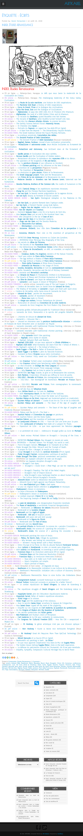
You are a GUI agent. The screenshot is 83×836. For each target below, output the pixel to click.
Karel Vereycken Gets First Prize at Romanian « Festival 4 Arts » (56, 769)
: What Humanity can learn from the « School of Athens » (47, 344)
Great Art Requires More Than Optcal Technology (48, 633)
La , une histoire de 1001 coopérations (44, 102)
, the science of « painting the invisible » (41, 528)
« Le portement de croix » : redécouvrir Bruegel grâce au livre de (43, 432)
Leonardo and (33, 272)
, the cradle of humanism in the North (43, 185)
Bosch (43, 663)
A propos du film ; (39, 449)
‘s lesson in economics (30, 489)
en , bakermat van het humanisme (43, 180)
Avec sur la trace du (36, 391)
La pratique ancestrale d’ (37, 135)
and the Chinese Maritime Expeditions (36, 191)
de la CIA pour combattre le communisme (41, 617)
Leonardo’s (28, 319)
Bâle (18, 663)
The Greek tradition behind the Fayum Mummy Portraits (42, 133)
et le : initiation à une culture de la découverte (47, 568)
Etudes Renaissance (23, 661)
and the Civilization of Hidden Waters (38, 156)
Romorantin (72, 668)
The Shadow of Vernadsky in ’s (46, 289)
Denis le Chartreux (30, 665)
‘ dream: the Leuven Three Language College (37, 368)
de (34, 317)
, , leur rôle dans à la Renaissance (43, 229)
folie (73, 665)
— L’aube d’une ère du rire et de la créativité (48, 400)
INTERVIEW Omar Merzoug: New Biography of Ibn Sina (42, 240)
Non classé (49, 743)
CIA (63, 663)
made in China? (32, 298)
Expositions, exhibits (52, 717)
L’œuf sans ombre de (35, 256)
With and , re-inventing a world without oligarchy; (45, 549)
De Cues (19, 665)
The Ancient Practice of (36, 140)
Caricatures (49, 693)
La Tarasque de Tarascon (53, 773)
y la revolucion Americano (36, 556)
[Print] (12, 656)
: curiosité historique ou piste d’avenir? (43, 580)
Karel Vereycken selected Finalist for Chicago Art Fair (56, 765)
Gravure (48, 720)
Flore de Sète (50, 776)
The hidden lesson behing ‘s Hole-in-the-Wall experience (45, 645)
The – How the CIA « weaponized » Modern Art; (43, 620)
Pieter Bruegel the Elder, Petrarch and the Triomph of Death (41, 447)
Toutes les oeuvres (51, 751)
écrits (44, 665)
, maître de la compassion (41, 207)
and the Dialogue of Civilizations (39, 109)
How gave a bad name (37, 484)
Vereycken (34, 669)
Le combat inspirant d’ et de (35, 496)
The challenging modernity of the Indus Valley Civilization (43, 99)
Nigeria (20, 668)
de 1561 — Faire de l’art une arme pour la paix (48, 421)
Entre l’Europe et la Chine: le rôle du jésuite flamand (48, 545)
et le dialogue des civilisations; (40, 107)
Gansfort (5, 666)
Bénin (31, 663)
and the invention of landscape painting (39, 419)
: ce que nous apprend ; (44, 342)
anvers (8, 663)
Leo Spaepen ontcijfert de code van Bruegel (44, 459)
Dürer (39, 665)
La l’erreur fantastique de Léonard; (40, 300)
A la (30, 223)
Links (47, 731)
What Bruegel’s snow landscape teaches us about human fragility (52, 475)
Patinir (30, 668)
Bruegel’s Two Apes (31, 463)
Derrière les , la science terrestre (42, 121)
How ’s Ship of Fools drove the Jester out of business (43, 396)
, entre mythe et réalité (34, 337)
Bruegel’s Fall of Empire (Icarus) (38, 472)
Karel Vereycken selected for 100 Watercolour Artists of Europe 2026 (56, 779)
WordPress (60, 834)
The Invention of (31, 170)
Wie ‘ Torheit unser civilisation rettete (39, 361)
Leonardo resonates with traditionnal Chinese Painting (39, 326)
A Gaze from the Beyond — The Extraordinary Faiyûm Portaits (45, 130)
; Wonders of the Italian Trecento (47, 254)
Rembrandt (63, 668)
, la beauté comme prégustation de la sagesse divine (45, 193)
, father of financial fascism (38, 349)
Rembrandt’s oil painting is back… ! (35, 640)
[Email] (8, 656)
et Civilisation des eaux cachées (37, 154)
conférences (77, 663)
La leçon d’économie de (33, 491)
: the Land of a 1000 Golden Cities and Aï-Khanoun (42, 114)
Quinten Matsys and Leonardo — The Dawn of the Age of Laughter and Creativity (43, 408)
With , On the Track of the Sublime (41, 393)
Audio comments (51, 690)
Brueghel (53, 663)
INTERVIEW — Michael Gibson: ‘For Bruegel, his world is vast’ (43, 442)
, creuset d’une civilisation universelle (44, 142)
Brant (47, 663)
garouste (11, 666)
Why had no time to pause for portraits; (42, 370)
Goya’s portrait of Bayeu (34, 563)
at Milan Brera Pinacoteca (42, 263)
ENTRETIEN (43, 440)
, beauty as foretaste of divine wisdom (37, 195)
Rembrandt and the (33, 521)
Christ (59, 663)
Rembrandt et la (31, 510)
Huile (47, 726)
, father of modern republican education (39, 596)
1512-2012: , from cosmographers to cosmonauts (51, 384)
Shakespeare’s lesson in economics (34, 493)
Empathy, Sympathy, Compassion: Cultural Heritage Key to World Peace (45, 649)
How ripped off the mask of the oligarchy (38, 605)
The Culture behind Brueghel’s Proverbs (39, 477)
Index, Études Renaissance (17, 24)
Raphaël (56, 668)
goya (20, 666)
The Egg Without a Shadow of (41, 258)
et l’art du (45, 268)
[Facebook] (5, 656)
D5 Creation (46, 834)
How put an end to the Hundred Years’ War (39, 214)
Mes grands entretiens (52, 740)
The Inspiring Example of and (39, 498)
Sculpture (48, 748)
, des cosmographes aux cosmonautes (45, 377)
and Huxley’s (36, 615)
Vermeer (41, 669)
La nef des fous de (32, 389)
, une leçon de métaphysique (37, 279)
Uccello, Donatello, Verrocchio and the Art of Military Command (42, 270)
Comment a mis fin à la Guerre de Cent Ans (41, 212)
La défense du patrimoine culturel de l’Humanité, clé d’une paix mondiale (49, 647)
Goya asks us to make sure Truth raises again (43, 559)
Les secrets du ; (31, 242)
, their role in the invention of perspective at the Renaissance (43, 234)
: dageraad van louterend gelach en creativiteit (47, 398)
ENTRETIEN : (42, 237)
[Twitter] (3, 656)
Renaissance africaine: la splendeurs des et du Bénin (46, 158)
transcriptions (13, 669)
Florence (68, 665)
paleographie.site (23, 816)
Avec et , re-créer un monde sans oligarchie (44, 547)
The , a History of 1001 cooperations (39, 105)
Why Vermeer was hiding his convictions (38, 540)
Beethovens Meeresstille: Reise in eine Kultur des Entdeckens (48, 575)
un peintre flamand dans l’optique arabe (40, 202)
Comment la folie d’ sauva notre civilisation (39, 354)
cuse (13, 665)
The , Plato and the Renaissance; (39, 174)
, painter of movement (32, 296)
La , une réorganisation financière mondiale (44, 503)
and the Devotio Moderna (38, 221)
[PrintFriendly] (10, 656)
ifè (44, 666)
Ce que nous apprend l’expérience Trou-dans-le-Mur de (46, 642)
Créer (47, 704)
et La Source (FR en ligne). (35, 638)
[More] (14, 656)
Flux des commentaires (52, 799)
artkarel (13, 663)
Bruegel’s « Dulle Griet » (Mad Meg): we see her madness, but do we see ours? (43, 467)
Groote (25, 666)
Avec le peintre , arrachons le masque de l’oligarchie (45, 603)
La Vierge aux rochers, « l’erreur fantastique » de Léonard (28, 806)
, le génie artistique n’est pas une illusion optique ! (52, 624)
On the (40, 610)
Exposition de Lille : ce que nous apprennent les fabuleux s (43, 427)
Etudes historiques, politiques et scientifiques (56, 710)
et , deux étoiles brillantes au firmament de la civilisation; (43, 145)
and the (30, 512)
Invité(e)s (48, 729)
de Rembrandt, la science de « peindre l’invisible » (47, 526)
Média (47, 737)
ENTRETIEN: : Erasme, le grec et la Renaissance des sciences (46, 372)
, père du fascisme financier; (40, 351)
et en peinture (40, 414)
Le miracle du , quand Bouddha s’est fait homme (42, 116)
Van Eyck (21, 669)
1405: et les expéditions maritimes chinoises (43, 188)
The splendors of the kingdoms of (36, 161)
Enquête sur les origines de (47, 608)
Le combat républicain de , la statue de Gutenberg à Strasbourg (43, 585)
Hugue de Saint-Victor (35, 666)
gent (16, 666)
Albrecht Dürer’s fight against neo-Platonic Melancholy (42, 482)
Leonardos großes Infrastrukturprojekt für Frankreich (38, 310)
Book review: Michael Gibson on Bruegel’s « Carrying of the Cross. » (51, 435)
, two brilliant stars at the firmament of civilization (43, 150)
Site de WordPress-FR (52, 801)
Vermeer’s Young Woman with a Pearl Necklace (42, 542)
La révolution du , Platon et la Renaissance (40, 172)
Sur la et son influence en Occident (40, 163)
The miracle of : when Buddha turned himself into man (43, 119)
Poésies (48, 746)
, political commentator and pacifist (41, 456)
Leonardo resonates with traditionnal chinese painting (39, 330)
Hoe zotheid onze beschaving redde (38, 363)
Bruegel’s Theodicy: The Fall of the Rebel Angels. (45, 470)
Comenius (68, 663)
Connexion (49, 793)
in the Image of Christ (40, 265)
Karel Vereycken (19, 21)
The (33, 137)
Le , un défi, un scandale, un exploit (46, 249)
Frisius (78, 665)
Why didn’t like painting (36, 335)
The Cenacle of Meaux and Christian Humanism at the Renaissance (43, 277)
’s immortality (32, 226)
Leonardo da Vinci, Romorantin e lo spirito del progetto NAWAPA (45, 312)
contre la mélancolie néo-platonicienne (40, 479)
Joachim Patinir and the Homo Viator (35, 417)
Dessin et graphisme (52, 707)
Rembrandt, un (36, 507)
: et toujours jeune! (34, 514)
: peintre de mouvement (35, 293)
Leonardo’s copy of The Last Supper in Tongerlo (55, 284)
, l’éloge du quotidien (39, 538)
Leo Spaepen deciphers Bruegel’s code (41, 461)
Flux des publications (52, 796)
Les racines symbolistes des (35, 612)
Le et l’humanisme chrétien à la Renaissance (44, 275)
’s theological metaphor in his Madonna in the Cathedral (43, 199)
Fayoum (61, 665)
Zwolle (47, 669)
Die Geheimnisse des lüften (39, 247)
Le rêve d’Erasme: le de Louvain (42, 365)
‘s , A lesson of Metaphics (38, 282)
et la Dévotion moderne (35, 219)
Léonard (69, 666)
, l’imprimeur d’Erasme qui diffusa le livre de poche (45, 375)
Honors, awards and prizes (53, 723)
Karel (47, 666)
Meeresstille (77, 666)
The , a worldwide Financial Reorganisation (42, 505)
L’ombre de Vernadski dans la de (44, 286)
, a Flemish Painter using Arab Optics (37, 205)
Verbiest (27, 669)
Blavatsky (37, 663)
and (31, 209)
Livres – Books (50, 734)
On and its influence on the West (40, 165)
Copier (47, 698)
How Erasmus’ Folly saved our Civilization (39, 356)
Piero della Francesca (46, 668)
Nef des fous (13, 668)
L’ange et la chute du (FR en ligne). (44, 452)
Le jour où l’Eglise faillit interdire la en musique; (44, 486)
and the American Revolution (38, 554)
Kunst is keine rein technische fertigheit (48, 628)
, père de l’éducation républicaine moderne (43, 594)
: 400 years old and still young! (33, 517)
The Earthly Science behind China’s (38, 123)
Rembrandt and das (29, 524)
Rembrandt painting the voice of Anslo (36, 535)
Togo (6, 669)
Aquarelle (48, 687)
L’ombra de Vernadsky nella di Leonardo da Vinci (41, 291)
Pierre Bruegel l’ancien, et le (43, 445)
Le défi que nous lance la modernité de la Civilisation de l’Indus (43, 94)
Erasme (55, 665)
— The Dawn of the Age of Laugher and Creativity (43, 404)
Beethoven (24, 663)
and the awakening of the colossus (35, 601)
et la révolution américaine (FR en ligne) (41, 552)
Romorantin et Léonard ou (42, 303)
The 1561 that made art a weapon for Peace (43, 424)
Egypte (49, 665)
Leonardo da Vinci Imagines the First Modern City (40, 305)
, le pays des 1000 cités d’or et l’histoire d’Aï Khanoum (45, 112)
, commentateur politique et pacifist (42, 454)
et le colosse (28, 598)
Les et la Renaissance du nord (41, 177)
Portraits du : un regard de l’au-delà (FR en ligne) (42, 128)
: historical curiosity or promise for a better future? (44, 582)
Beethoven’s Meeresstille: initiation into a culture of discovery (46, 570)
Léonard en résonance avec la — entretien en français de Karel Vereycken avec (43, 322)
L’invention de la (30, 168)
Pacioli (25, 668)
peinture (35, 668)
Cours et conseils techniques (54, 701)
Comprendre (12, 661)
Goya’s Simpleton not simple (36, 561)
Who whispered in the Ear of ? (36, 216)
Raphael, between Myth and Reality (34, 340)
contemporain (6, 665)
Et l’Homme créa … (28, 126)
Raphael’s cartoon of (38, 347)
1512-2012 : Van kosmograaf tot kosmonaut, (48, 379)
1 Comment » (36, 661)
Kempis (63, 666)
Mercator (5, 668)
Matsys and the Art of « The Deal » (34, 412)
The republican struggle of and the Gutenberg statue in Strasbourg (43, 590)
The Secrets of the (34, 244)
